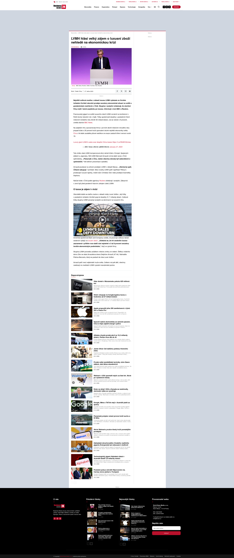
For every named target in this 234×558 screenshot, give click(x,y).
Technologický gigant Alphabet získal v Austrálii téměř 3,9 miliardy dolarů (109, 457)
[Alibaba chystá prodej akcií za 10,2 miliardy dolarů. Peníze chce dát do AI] (81, 339)
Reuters (102, 180)
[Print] (130, 91)
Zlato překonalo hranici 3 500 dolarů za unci (105, 521)
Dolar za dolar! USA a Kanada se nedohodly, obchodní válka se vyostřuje (111, 390)
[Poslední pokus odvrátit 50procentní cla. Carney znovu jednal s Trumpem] (81, 473)
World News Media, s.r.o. (66, 556)
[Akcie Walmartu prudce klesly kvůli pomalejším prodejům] (81, 433)
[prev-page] (72, 482)
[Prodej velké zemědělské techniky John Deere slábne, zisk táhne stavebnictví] (81, 365)
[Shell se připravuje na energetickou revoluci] (92, 530)
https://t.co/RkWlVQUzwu (121, 142)
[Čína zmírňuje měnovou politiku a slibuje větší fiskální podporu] (92, 507)
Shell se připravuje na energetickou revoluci (104, 528)
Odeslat (166, 533)
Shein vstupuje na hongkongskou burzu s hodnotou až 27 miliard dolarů (110, 296)
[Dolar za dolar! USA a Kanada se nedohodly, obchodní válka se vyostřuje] (81, 392)
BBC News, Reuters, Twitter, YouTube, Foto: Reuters (89, 85)
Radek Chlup (78, 91)
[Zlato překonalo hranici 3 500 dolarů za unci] (92, 522)
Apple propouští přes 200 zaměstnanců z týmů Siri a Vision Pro (112, 309)
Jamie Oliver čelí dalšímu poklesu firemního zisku (111, 350)
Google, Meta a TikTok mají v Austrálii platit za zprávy (112, 403)
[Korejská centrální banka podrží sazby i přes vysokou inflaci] (92, 514)
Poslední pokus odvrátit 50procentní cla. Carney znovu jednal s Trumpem (109, 471)
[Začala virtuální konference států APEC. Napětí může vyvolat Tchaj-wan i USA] (92, 537)
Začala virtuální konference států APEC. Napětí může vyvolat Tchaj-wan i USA (105, 536)
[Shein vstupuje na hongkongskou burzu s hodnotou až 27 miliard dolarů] (81, 298)
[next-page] (75, 482)
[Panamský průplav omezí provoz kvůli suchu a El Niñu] (81, 419)
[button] (158, 7)
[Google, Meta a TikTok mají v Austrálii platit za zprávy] (81, 406)
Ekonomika (74, 33)
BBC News (88, 122)
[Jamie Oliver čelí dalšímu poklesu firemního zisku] (81, 352)
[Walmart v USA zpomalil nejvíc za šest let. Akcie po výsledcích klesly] (81, 379)
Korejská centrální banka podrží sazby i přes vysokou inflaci (105, 514)
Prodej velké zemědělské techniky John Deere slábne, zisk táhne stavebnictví (112, 363)
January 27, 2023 (116, 147)
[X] (169, 7)
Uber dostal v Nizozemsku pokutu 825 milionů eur (112, 282)
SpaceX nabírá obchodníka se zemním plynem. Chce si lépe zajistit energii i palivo (112, 323)
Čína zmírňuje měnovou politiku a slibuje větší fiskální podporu (105, 506)
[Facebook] (164, 7)
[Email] (125, 91)
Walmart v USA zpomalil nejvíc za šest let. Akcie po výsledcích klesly (112, 376)
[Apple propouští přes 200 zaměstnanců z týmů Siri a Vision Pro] (81, 312)
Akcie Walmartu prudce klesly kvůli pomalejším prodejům (112, 430)
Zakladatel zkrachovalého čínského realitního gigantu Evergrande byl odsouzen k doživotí (111, 444)
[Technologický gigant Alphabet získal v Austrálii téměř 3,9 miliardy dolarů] (81, 460)
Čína (75, 133)
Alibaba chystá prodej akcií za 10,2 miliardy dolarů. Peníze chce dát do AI (111, 336)
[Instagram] (166, 7)
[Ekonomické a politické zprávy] (56, 6)
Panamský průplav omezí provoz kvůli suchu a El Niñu (112, 417)
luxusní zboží (93, 240)
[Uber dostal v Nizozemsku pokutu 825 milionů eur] (81, 285)
